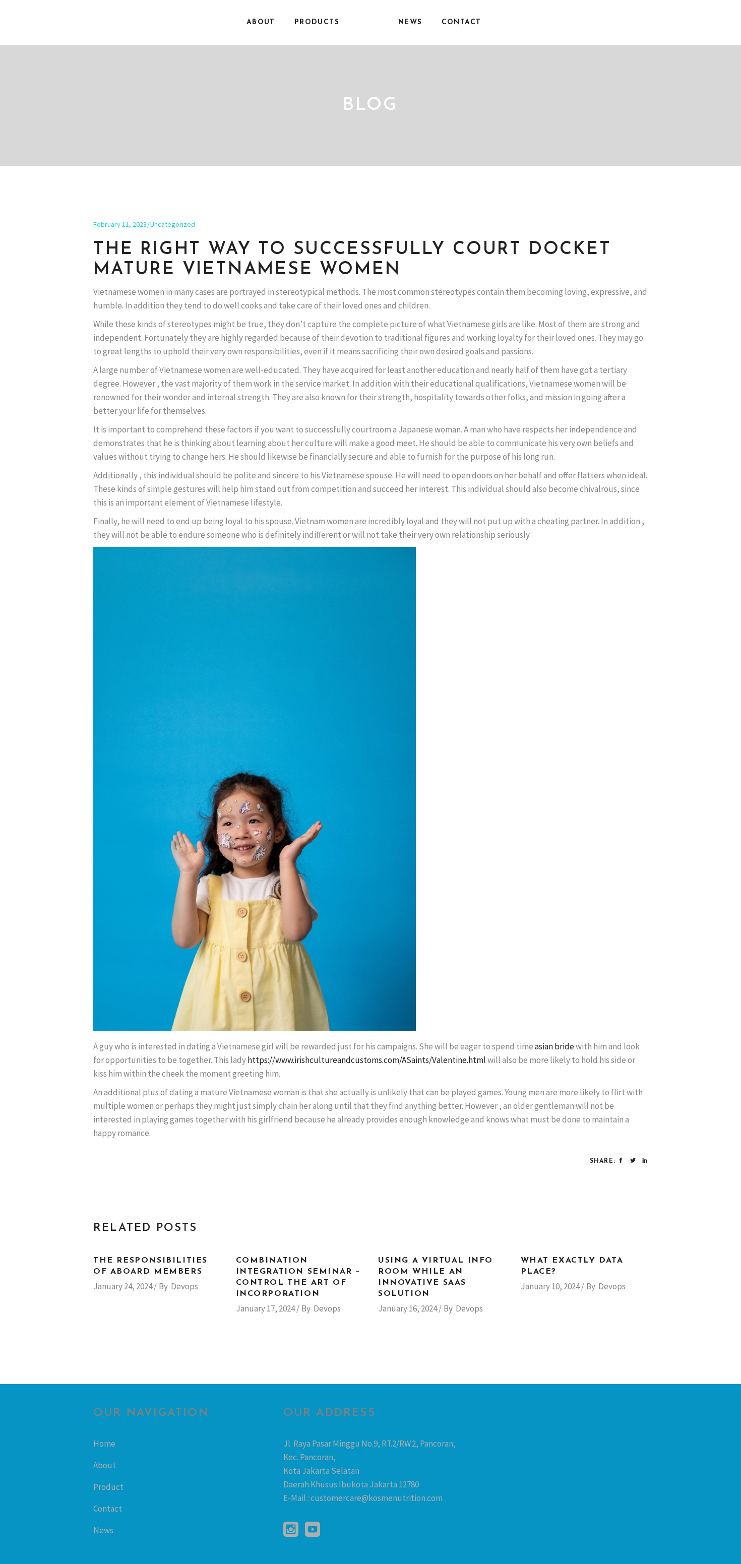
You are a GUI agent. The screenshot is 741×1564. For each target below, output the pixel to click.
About (104, 1465)
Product (108, 1486)
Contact (107, 1508)
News (103, 1530)
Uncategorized (172, 224)
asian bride (554, 1046)
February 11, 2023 (120, 224)
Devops (184, 1286)
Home (104, 1443)
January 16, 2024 (407, 1308)
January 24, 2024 (122, 1286)
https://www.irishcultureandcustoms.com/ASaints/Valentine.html (367, 1060)
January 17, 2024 (265, 1308)
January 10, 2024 (550, 1286)
